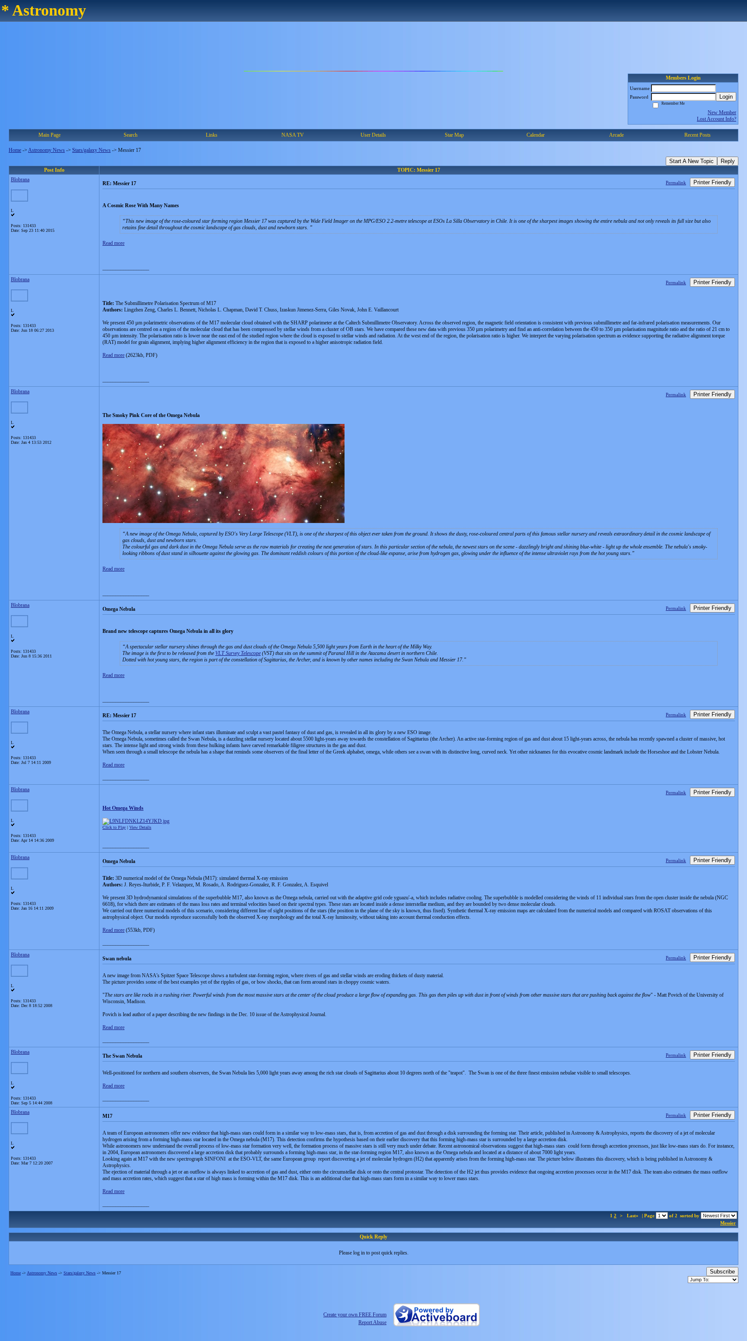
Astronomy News (46, 150)
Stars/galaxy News (91, 150)
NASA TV (292, 135)
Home (15, 150)
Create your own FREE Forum (354, 1315)
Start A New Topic (691, 161)
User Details (373, 135)
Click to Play (114, 827)
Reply (728, 161)
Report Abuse (372, 1322)
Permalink (676, 182)
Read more (113, 243)
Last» (633, 1215)
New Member (722, 112)
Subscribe (722, 1271)
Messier (728, 1223)
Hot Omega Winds (123, 808)
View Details (140, 827)
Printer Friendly (712, 182)
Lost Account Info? (716, 119)
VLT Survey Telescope (238, 653)
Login (726, 96)
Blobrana (20, 179)
